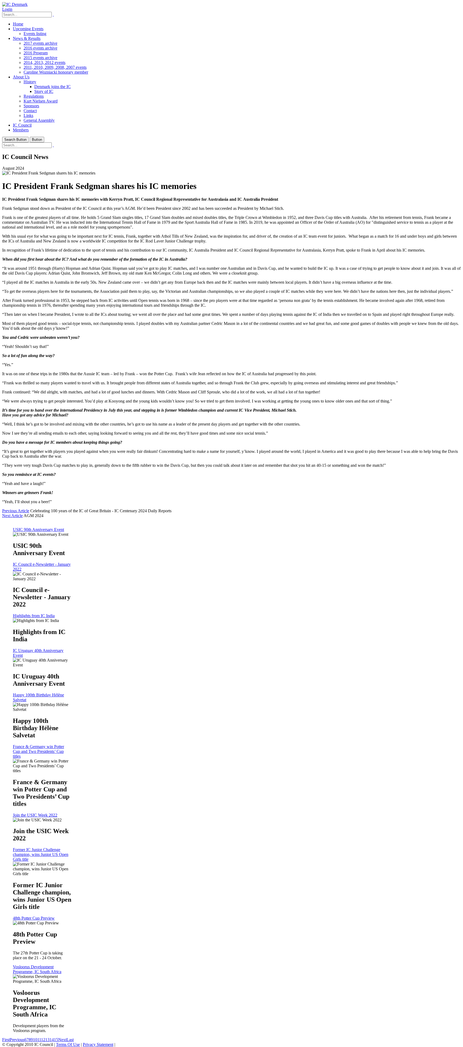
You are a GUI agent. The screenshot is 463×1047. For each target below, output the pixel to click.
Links (28, 115)
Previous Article (15, 511)
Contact (30, 110)
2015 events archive (40, 57)
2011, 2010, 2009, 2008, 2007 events (55, 67)
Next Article (12, 515)
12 (43, 1039)
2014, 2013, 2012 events (44, 62)
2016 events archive (40, 48)
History (30, 81)
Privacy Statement (98, 1044)
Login (7, 9)
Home (18, 24)
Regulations (34, 96)
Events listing (35, 33)
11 (39, 1039)
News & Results (26, 38)
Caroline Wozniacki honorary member (56, 72)
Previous (17, 1039)
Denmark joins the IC (52, 86)
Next (62, 1039)
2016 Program (36, 53)
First (6, 1039)
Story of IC (43, 91)
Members (21, 130)
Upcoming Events (28, 28)
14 (52, 1039)
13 (47, 1039)
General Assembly (39, 120)
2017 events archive (40, 43)
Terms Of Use (68, 1044)
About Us (21, 77)
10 (35, 1039)
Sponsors (31, 106)
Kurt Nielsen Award (41, 101)
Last (70, 1039)
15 (56, 1039)
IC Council (22, 125)
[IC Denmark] (15, 4)
